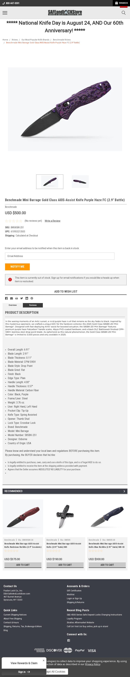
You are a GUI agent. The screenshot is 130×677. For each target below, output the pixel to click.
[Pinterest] (31, 298)
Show (121, 3)
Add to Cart (23, 565)
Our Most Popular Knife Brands (35, 40)
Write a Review (52, 220)
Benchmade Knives (62, 40)
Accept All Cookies (53, 671)
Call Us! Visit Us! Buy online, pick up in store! (87, 626)
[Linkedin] (26, 298)
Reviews (33, 305)
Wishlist (70, 594)
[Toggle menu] (5, 12)
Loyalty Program (74, 618)
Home (5, 40)
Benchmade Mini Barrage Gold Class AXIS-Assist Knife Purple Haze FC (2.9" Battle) (43, 43)
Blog (6, 630)
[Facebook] (6, 298)
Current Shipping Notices (15, 615)
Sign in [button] (22, 671)
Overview (13, 305)
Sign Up (78, 598)
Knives (15, 40)
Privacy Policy (92, 664)
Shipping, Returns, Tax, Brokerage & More (23, 626)
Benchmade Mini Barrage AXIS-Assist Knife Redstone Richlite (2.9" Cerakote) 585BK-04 (22, 547)
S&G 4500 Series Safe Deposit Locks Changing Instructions (94, 615)
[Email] (11, 298)
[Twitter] (21, 298)
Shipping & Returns (75, 602)
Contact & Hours (11, 622)
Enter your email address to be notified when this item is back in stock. (42, 248)
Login (69, 598)
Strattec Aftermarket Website (80, 622)
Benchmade (9, 540)
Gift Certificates (74, 590)
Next (124, 109)
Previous (5, 109)
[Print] (16, 298)
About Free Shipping (13, 618)
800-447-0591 (12, 3)
